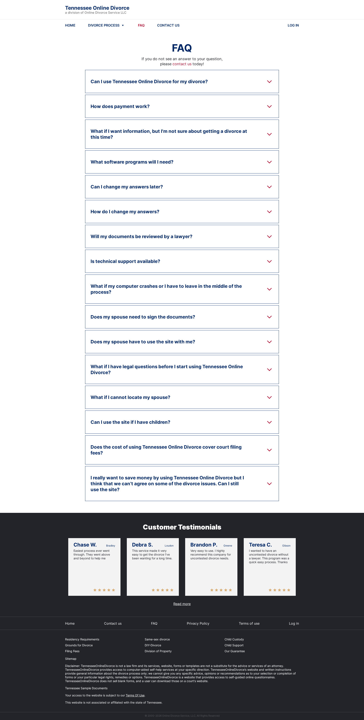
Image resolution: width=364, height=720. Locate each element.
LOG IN (293, 25)
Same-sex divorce (157, 639)
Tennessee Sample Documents (86, 688)
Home (70, 623)
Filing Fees (72, 651)
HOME (70, 25)
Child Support (234, 645)
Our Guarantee (235, 651)
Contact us (113, 623)
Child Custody (234, 639)
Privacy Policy (198, 623)
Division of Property (158, 651)
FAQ (141, 25)
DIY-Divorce (153, 645)
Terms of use (249, 623)
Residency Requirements (82, 639)
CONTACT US (168, 25)
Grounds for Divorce (79, 645)
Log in (294, 623)
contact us (182, 64)
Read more (182, 604)
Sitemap (70, 658)
